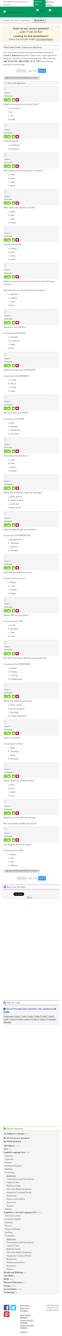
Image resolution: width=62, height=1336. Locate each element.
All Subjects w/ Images (14, 1133)
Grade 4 (38, 1016)
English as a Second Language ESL (20, 1212)
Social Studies (10, 1289)
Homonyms (11, 1195)
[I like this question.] (13, 99)
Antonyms (11, 1175)
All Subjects (9, 1145)
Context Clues (12, 1182)
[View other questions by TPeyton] (9, 813)
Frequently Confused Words (18, 1192)
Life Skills (8, 1275)
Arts (6, 1149)
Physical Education (13, 1282)
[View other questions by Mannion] (9, 277)
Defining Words (13, 1185)
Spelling (8, 1169)
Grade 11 (35, 1019)
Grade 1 (17, 1016)
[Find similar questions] (5, 99)
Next (41, 71)
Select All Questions (16, 83)
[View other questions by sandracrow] (9, 203)
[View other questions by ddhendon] (9, 240)
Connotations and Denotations (20, 1179)
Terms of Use (24, 1308)
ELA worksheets (44, 39)
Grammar (9, 1156)
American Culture (13, 1215)
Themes (9, 1205)
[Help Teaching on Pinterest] (6, 1314)
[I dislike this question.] (17, 99)
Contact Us (23, 1332)
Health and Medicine (13, 1272)
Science (7, 1286)
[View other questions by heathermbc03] (9, 488)
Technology (9, 1292)
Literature (9, 1159)
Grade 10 (27, 1019)
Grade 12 (43, 1019)
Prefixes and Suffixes (15, 1199)
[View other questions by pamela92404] (9, 696)
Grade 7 (7, 1019)
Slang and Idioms (12, 1229)
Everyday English (13, 1219)
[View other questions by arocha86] (9, 99)
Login (23, 31)
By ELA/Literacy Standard (16, 1138)
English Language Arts (14, 1152)
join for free (35, 31)
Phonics (8, 1162)
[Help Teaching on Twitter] (13, 1307)
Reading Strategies (13, 1165)
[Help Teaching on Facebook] (6, 1307)
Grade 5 (44, 1016)
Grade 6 (51, 1016)
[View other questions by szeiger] (9, 451)
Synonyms (11, 1202)
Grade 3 (31, 1016)
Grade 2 (24, 1016)
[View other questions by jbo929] (9, 322)
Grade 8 (13, 1019)
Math (6, 1279)
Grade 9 (20, 1019)
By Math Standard (12, 1141)
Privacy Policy (25, 1305)
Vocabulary (10, 1172)
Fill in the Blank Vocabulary (19, 1189)
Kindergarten (9, 1016)
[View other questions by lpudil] (9, 136)
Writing (8, 1209)
